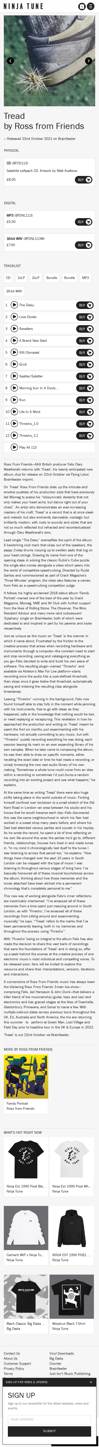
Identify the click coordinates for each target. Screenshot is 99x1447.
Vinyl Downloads (62, 1353)
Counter (55, 1363)
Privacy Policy (14, 1369)
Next (89, 61)
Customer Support (17, 1363)
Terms (8, 1374)
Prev (10, 61)
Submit (49, 1431)
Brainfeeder (67, 139)
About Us (11, 1358)
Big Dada (56, 1358)
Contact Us (12, 1353)
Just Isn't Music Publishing (70, 1374)
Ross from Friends (49, 126)
